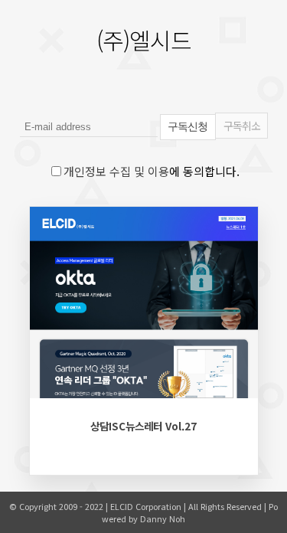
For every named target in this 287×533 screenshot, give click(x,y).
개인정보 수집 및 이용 (116, 171)
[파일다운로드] (55, 398)
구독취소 (241, 125)
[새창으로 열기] (94, 398)
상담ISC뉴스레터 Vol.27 (143, 425)
